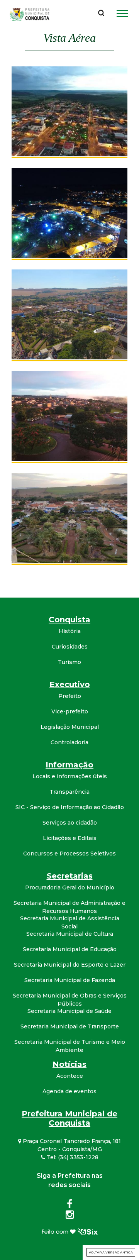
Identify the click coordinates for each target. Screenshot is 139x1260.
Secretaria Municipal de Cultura (69, 933)
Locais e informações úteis (69, 776)
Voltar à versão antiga (111, 1252)
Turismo (69, 662)
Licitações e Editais (70, 838)
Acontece (69, 1075)
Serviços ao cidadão (69, 822)
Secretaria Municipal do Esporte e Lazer (69, 964)
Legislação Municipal (70, 726)
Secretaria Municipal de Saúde (69, 1011)
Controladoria (69, 742)
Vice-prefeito (69, 711)
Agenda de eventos (69, 1091)
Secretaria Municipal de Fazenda (69, 980)
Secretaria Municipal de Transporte (69, 1026)
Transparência (69, 791)
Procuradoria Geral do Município (69, 887)
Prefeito (69, 696)
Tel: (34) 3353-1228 (71, 1157)
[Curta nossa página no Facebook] (69, 1205)
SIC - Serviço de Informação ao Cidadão (69, 807)
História (70, 631)
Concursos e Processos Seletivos (69, 853)
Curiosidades (70, 646)
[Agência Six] (70, 1231)
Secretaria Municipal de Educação (70, 949)
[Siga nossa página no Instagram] (70, 1216)
